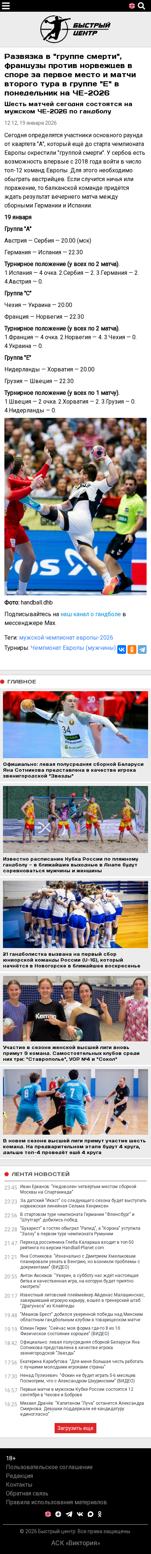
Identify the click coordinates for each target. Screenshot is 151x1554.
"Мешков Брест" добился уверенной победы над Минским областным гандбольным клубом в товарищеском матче (81, 1317)
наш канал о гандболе (90, 614)
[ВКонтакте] (121, 649)
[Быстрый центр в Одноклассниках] (100, 1514)
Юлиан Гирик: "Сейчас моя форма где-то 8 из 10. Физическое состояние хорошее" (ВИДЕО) (70, 1331)
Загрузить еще (75, 1428)
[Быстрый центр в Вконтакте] (80, 1514)
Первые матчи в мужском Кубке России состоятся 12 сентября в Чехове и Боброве (76, 1392)
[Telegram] (142, 649)
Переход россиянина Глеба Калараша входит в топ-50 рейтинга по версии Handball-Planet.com (77, 1245)
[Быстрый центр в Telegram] (69, 1514)
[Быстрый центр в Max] (90, 1514)
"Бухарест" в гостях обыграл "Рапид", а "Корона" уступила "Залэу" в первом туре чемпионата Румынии (80, 1231)
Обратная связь (27, 1493)
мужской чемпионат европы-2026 (66, 637)
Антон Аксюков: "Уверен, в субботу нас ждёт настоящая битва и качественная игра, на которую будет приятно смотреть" (79, 1281)
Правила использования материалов (56, 1502)
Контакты (19, 1484)
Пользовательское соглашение (49, 1467)
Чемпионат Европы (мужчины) (73, 647)
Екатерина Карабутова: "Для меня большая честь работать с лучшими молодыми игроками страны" (81, 1364)
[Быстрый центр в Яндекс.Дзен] (58, 1514)
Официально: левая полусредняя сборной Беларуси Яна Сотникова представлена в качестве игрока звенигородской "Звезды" (80, 1348)
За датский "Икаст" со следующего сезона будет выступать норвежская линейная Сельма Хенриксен (83, 1203)
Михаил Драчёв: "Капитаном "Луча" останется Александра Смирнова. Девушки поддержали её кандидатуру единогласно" (82, 1409)
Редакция (19, 1475)
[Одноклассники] (132, 649)
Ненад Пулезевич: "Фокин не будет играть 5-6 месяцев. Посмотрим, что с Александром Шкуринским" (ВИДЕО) (78, 1378)
